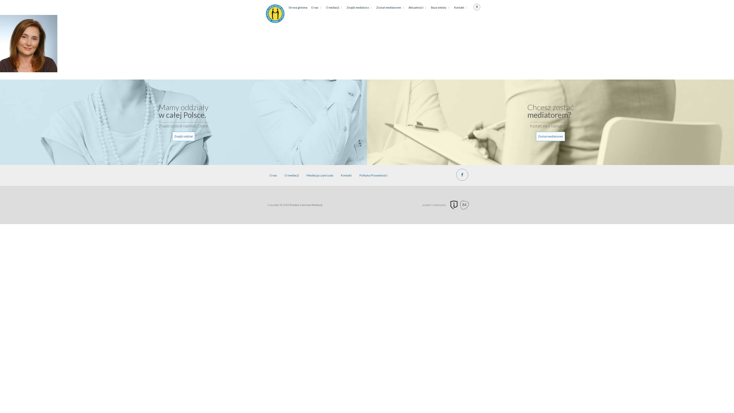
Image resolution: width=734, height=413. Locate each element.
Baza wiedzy (439, 7)
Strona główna (298, 7)
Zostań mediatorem (388, 7)
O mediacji (332, 7)
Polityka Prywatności (373, 175)
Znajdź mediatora (358, 7)
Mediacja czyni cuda (319, 175)
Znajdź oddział (183, 136)
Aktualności (415, 7)
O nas (314, 7)
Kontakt (459, 7)
